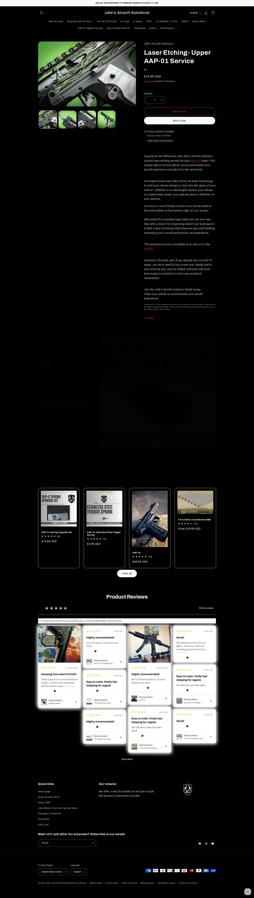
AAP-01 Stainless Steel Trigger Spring (104, 533)
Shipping (148, 81)
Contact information (188, 883)
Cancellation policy (166, 883)
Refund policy (96, 883)
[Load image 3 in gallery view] (87, 119)
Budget (45, 364)
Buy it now (179, 120)
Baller (76, 364)
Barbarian (64, 372)
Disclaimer (44, 819)
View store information (160, 140)
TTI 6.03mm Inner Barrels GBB (194, 519)
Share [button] (150, 318)
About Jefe (44, 802)
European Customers (49, 813)
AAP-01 (195, 160)
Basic (61, 364)
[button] (41, 12)
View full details (81, 419)
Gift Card (43, 824)
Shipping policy (147, 883)
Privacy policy (112, 883)
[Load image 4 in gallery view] (107, 119)
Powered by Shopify (77, 883)
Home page (44, 791)
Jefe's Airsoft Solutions (57, 883)
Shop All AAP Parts (48, 797)
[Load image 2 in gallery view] (67, 119)
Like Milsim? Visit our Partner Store (58, 808)
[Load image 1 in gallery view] (48, 119)
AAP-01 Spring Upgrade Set (56, 532)
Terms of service (129, 883)
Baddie (45, 372)
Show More (69, 686)
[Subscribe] (92, 843)
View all (127, 573)
